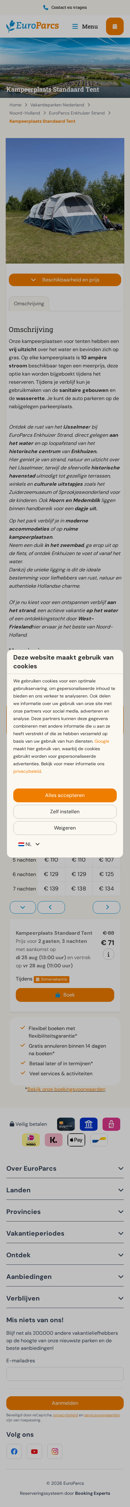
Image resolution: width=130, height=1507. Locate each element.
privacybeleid (27, 771)
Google (102, 741)
